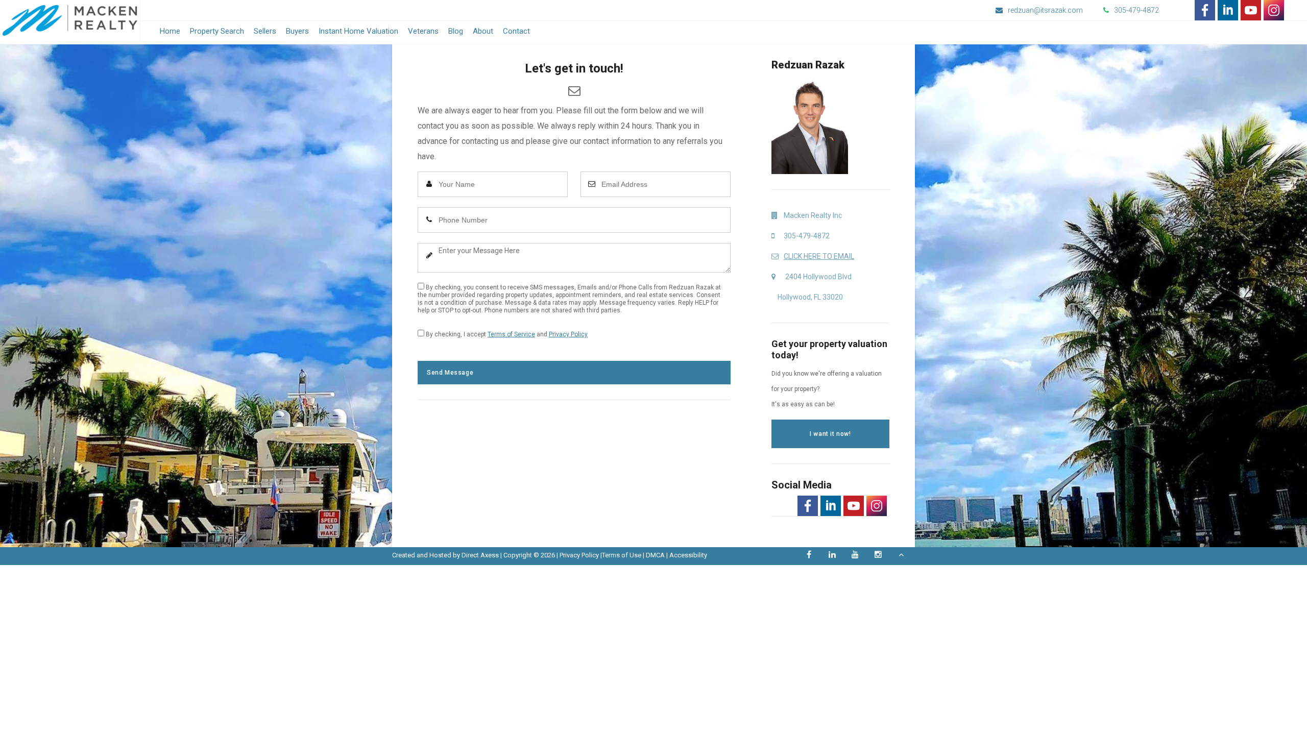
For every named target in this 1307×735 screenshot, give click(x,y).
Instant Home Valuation (358, 31)
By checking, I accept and (506, 334)
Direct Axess (480, 555)
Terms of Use (621, 555)
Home (170, 31)
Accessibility (688, 555)
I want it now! (830, 433)
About (483, 31)
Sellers (265, 31)
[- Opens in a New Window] (1205, 10)
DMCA (655, 555)
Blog (455, 31)
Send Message (450, 372)
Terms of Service (511, 334)
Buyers (297, 31)
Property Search (217, 31)
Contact (516, 31)
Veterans (423, 31)
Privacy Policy (568, 334)
